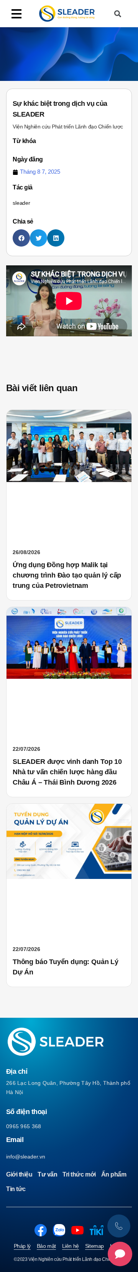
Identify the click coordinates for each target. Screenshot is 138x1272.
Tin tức (16, 1189)
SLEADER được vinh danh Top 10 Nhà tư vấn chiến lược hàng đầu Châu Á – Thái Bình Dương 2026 (67, 772)
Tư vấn (47, 1174)
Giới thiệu (19, 1174)
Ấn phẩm (114, 1174)
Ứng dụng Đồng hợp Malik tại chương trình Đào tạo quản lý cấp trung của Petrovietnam (67, 575)
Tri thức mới (78, 1174)
